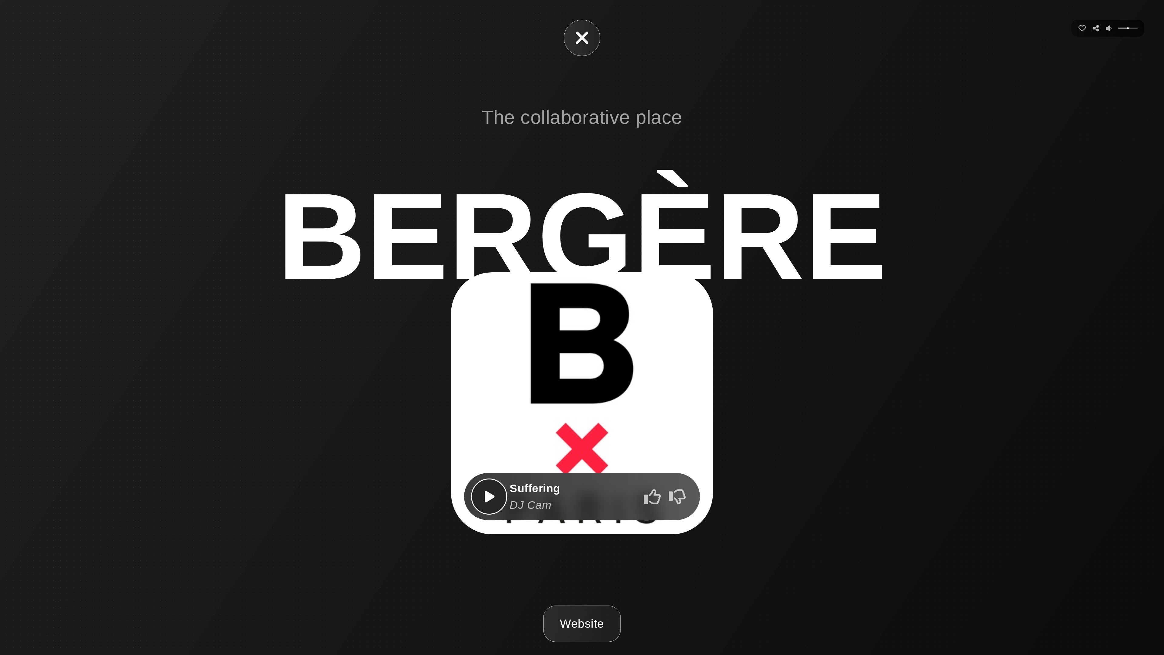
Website (582, 623)
